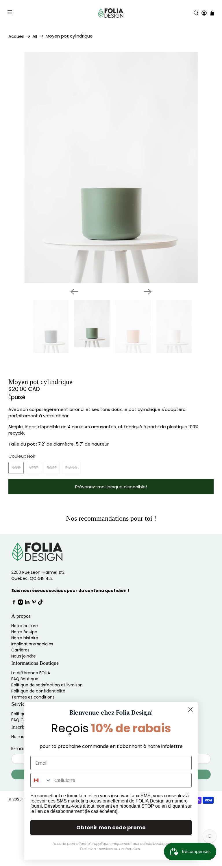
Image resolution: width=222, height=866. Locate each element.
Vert (33, 496)
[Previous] (74, 320)
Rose (52, 496)
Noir (16, 496)
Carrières (20, 679)
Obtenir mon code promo (111, 827)
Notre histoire (24, 667)
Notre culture (24, 655)
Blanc (71, 496)
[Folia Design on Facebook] (13, 632)
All (34, 36)
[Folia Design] (111, 13)
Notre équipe (24, 661)
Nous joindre (23, 685)
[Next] (147, 320)
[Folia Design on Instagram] (20, 632)
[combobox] (41, 780)
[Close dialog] (190, 710)
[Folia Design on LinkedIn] (27, 632)
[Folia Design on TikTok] (40, 632)
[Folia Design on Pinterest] (33, 632)
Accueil (16, 36)
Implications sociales (32, 673)
